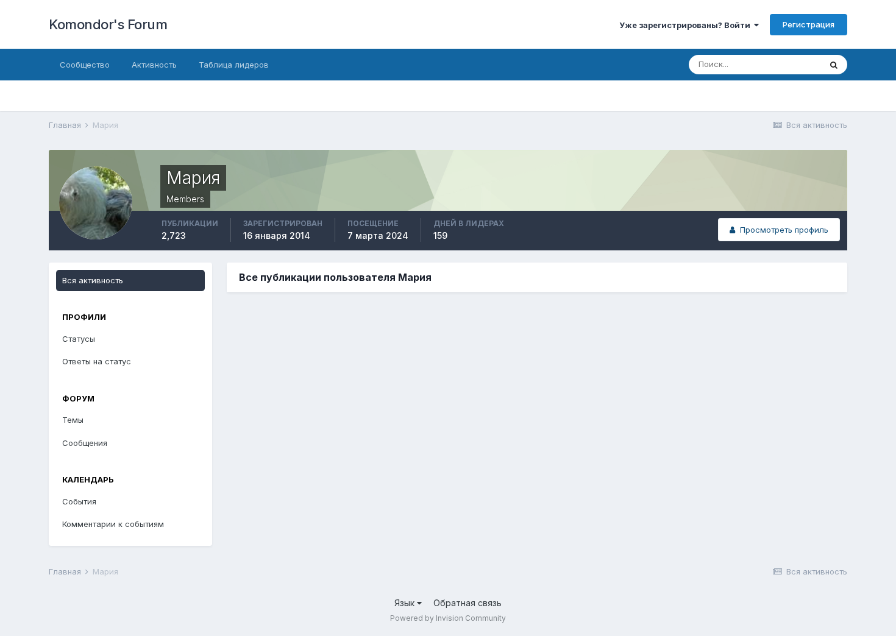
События (79, 501)
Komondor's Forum (108, 24)
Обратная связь (467, 603)
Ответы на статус (96, 361)
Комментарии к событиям (113, 524)
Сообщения (84, 443)
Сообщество (85, 64)
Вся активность (92, 280)
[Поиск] (833, 64)
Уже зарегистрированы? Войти (686, 25)
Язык (405, 603)
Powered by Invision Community (448, 618)
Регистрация (808, 24)
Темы (73, 420)
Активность (154, 64)
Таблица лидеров (234, 64)
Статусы (78, 339)
